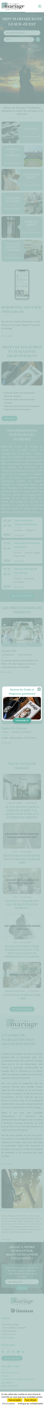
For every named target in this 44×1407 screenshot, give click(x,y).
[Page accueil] (12, 6)
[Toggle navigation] (39, 6)
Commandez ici (22, 720)
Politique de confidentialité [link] (30, 1403)
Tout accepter (14, 1400)
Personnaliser (8, 1403)
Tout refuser (30, 1400)
